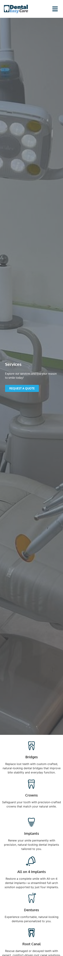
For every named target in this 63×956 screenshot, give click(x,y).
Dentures (31, 910)
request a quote (22, 388)
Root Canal (31, 944)
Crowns (31, 795)
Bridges (31, 757)
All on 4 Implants (31, 871)
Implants (31, 833)
